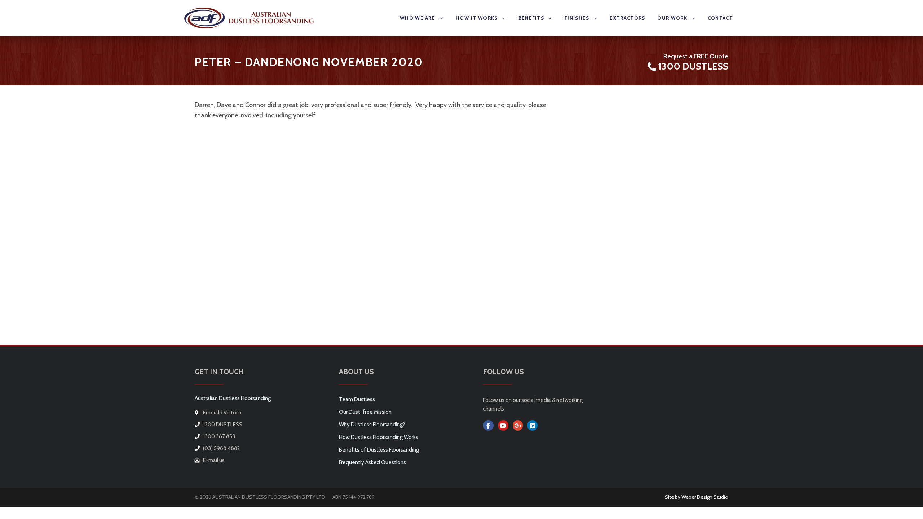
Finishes (577, 18)
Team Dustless (357, 399)
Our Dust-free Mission (365, 412)
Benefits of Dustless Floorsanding (379, 450)
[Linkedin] (532, 425)
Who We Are (417, 18)
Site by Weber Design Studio (696, 497)
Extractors (627, 18)
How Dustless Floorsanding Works (378, 437)
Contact (720, 18)
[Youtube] (503, 425)
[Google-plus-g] (518, 425)
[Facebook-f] (488, 425)
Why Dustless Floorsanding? (372, 424)
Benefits (531, 18)
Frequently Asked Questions (372, 462)
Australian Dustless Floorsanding (233, 398)
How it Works (477, 18)
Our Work (672, 18)
